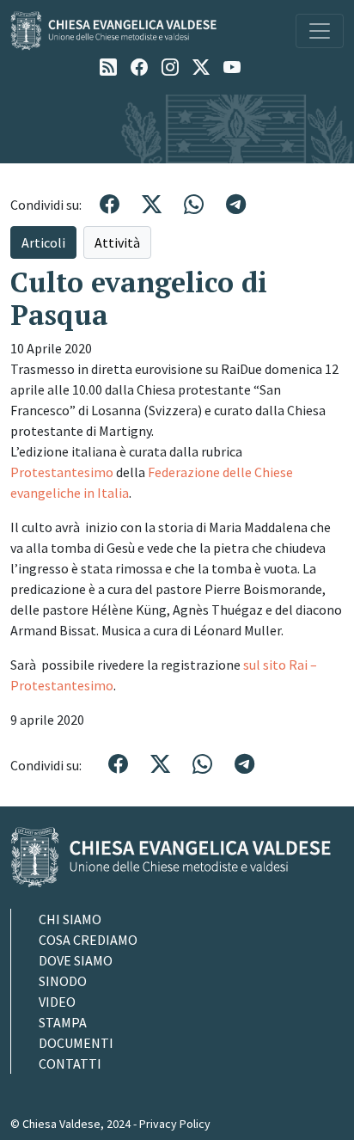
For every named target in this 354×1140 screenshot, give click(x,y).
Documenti (76, 1042)
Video (57, 1001)
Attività (117, 242)
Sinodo (63, 981)
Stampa (63, 1022)
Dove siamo (76, 960)
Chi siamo (70, 919)
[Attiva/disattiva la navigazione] (320, 31)
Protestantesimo (61, 472)
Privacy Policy (175, 1123)
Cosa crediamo (88, 939)
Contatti (70, 1063)
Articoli (43, 242)
